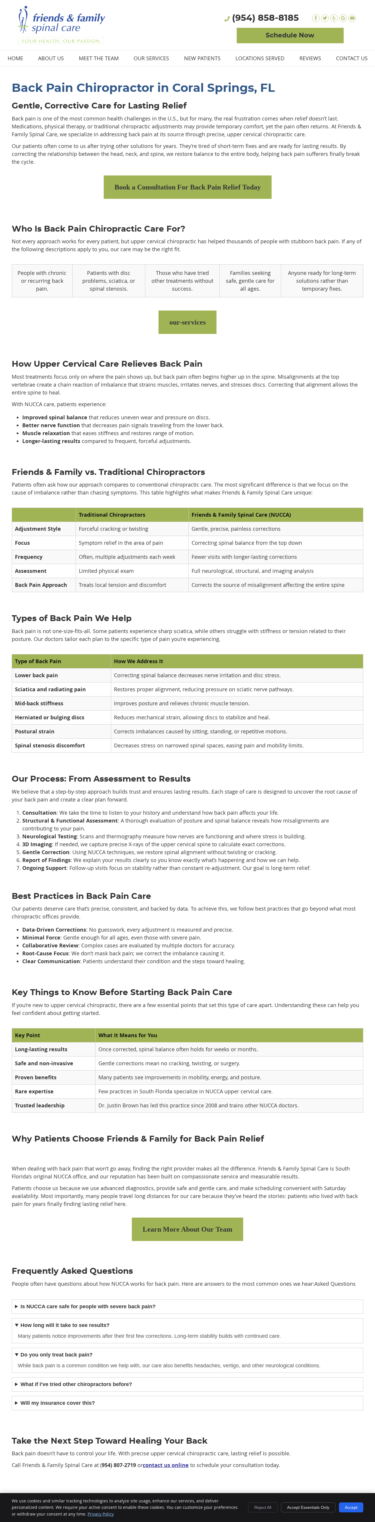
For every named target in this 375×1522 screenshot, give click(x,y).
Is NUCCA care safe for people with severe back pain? (88, 1306)
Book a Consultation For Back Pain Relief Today (188, 187)
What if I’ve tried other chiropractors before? (76, 1384)
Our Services (151, 58)
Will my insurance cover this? (58, 1403)
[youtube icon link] (352, 18)
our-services (187, 322)
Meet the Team (99, 58)
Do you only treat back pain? (57, 1355)
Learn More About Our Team (187, 1229)
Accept (351, 1507)
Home (15, 58)
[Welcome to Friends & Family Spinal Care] (61, 42)
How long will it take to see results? (65, 1325)
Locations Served (260, 58)
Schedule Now (290, 35)
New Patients (202, 58)
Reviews (310, 58)
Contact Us (352, 58)
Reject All (262, 1507)
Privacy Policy (101, 1514)
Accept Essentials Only (308, 1507)
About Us (51, 58)
